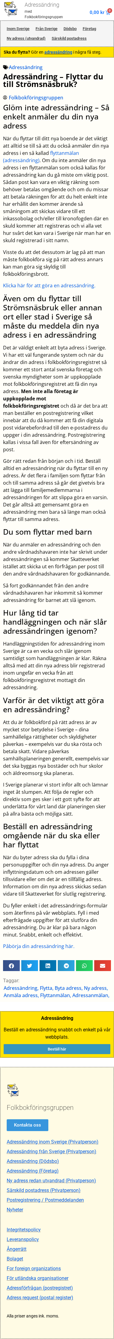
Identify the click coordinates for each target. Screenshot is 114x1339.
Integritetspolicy (24, 1230)
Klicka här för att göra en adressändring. (49, 285)
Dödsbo (70, 28)
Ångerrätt (16, 1249)
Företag (89, 28)
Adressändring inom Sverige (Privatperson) (52, 1142)
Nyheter (15, 1210)
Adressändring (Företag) (33, 1171)
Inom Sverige (18, 28)
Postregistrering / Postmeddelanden (45, 1200)
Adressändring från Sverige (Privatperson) (51, 1151)
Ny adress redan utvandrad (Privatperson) (51, 1181)
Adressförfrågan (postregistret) (40, 1288)
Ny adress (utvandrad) (26, 38)
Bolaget (15, 1259)
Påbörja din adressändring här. (38, 946)
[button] (11, 965)
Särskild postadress (69, 38)
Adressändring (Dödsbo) (33, 1161)
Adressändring (42, 5)
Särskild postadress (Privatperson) (44, 1190)
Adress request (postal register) (40, 1298)
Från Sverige (46, 28)
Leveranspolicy (23, 1239)
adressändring (58, 52)
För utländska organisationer (37, 1278)
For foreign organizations (34, 1268)
